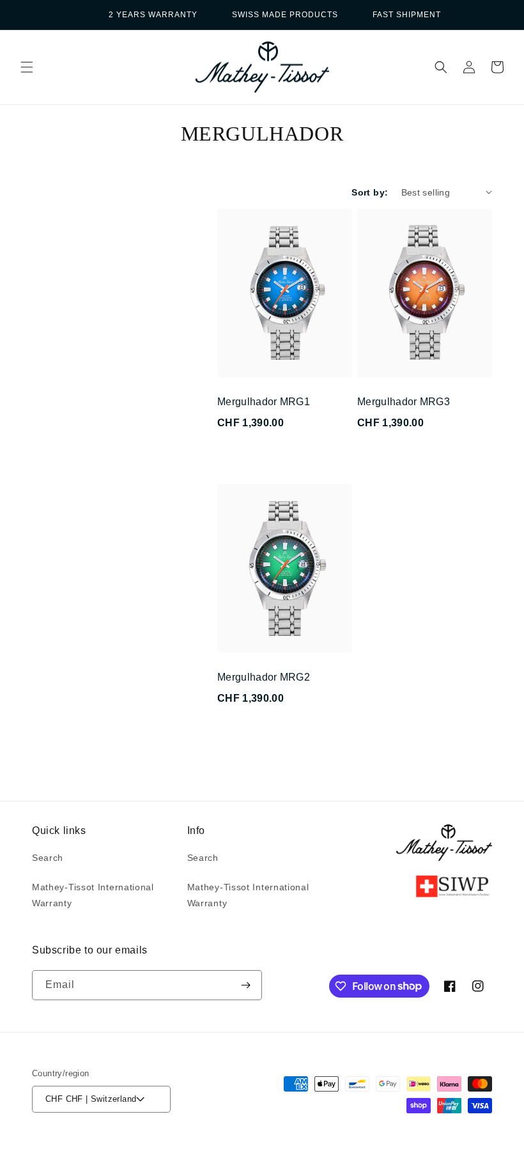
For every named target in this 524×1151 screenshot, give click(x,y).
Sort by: (369, 192)
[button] (27, 67)
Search (47, 858)
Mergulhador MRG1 (263, 401)
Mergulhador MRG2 (263, 677)
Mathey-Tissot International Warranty (93, 895)
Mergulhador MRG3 (403, 401)
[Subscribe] (245, 985)
